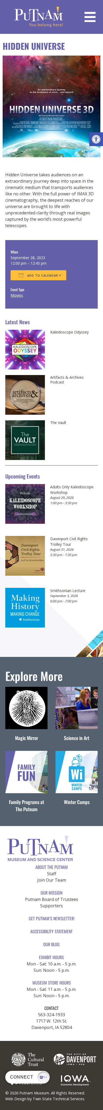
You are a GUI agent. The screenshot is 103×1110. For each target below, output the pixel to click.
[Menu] (90, 17)
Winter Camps (77, 801)
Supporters (51, 906)
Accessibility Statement (51, 931)
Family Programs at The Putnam (26, 805)
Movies (17, 295)
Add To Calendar (42, 275)
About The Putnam (51, 867)
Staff (51, 874)
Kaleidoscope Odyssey (69, 332)
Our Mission (51, 893)
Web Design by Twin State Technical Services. (45, 1098)
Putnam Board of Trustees (51, 899)
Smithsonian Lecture (67, 590)
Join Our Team (51, 880)
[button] (96, 139)
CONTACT (51, 1008)
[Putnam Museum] (38, 17)
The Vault (58, 422)
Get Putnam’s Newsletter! (51, 918)
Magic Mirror (26, 737)
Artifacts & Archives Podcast (67, 379)
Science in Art (76, 737)
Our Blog (51, 944)
